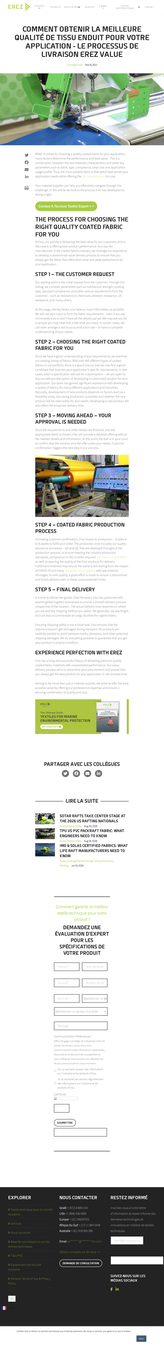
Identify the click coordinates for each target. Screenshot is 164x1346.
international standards (111, 557)
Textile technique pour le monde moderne (30, 1211)
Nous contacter (21, 1232)
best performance (93, 176)
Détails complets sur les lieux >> (79, 1252)
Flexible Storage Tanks (88, 861)
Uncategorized (74, 64)
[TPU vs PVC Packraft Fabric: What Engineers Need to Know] (45, 833)
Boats (63, 826)
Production (107, 861)
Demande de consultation (81, 1263)
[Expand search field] (12, 1299)
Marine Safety (74, 826)
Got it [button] (141, 1338)
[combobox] (8, 1308)
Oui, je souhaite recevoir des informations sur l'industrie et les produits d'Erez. (80, 1071)
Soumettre (65, 1122)
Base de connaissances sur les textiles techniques (29, 1244)
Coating (71, 861)
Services (16, 1223)
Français (10, 1307)
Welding (64, 865)
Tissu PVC (17, 1255)
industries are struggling (80, 570)
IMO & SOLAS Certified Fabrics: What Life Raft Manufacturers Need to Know (94, 850)
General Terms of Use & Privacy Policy (29, 1280)
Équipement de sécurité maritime (24, 1267)
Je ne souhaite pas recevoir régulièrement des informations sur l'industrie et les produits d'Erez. (80, 1083)
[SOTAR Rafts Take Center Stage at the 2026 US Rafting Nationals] (45, 818)
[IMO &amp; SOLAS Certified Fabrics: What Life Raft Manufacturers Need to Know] (45, 849)
